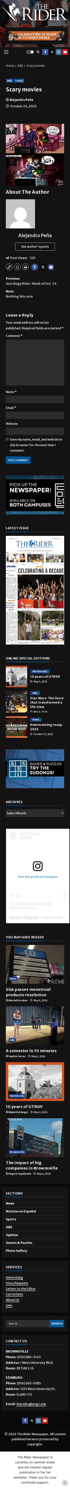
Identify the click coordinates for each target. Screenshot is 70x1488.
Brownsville (17, 1151)
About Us (12, 1300)
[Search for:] (28, 1323)
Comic (19, 80)
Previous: (31, 281)
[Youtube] (65, 52)
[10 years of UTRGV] (35, 1081)
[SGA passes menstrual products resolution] (35, 964)
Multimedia (39, 671)
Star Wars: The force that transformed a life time (16, 701)
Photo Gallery (16, 1251)
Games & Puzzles (19, 1243)
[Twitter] (52, 52)
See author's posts (35, 246)
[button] (6, 52)
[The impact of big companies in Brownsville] (35, 1137)
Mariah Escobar (18, 1000)
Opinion (12, 1235)
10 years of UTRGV (16, 676)
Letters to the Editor (21, 1289)
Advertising (14, 1277)
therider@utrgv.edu (31, 1404)
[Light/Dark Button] (30, 52)
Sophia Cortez (17, 1056)
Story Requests (17, 1283)
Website (12, 424)
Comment (14, 336)
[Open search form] (38, 52)
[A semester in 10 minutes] (35, 1025)
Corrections (14, 1294)
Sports (11, 1219)
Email (11, 408)
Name (11, 392)
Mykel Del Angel (18, 1112)
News (35, 719)
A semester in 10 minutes (31, 1050)
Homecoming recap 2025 (16, 727)
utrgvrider (32, 917)
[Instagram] (58, 52)
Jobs (9, 1305)
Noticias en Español (21, 1211)
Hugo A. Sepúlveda (20, 1173)
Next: (19, 293)
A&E (9, 80)
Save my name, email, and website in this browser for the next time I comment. (36, 445)
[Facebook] (45, 52)
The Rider (15, 917)
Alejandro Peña (21, 100)
